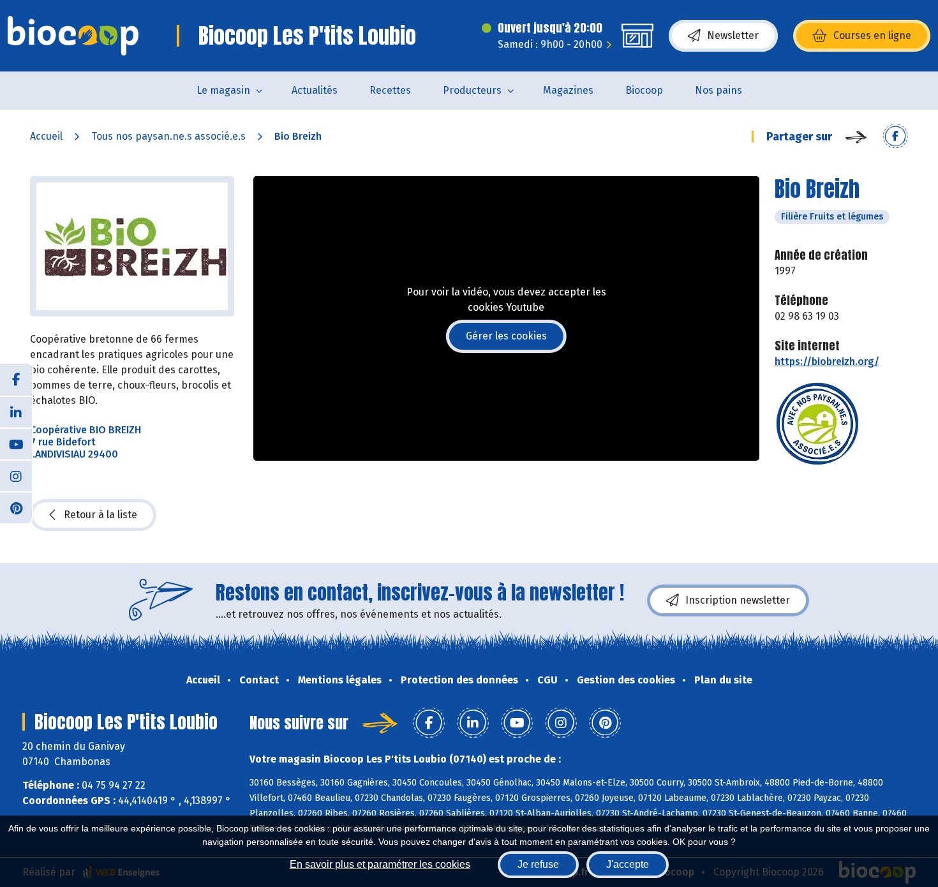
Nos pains (718, 90)
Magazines (568, 90)
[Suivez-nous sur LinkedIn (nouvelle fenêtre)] (16, 412)
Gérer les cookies (506, 336)
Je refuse (538, 864)
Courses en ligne (872, 35)
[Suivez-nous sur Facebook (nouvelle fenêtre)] (16, 380)
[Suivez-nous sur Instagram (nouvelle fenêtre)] (16, 475)
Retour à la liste (100, 515)
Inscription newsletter (737, 600)
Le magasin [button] (223, 90)
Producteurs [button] (472, 90)
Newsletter (733, 35)
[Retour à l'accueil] (73, 36)
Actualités (315, 90)
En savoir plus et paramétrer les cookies (380, 864)
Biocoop (644, 90)
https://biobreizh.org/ (827, 361)
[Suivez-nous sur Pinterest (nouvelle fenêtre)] (16, 507)
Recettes (390, 90)
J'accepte (627, 864)
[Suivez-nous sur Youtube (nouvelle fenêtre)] (16, 443)
